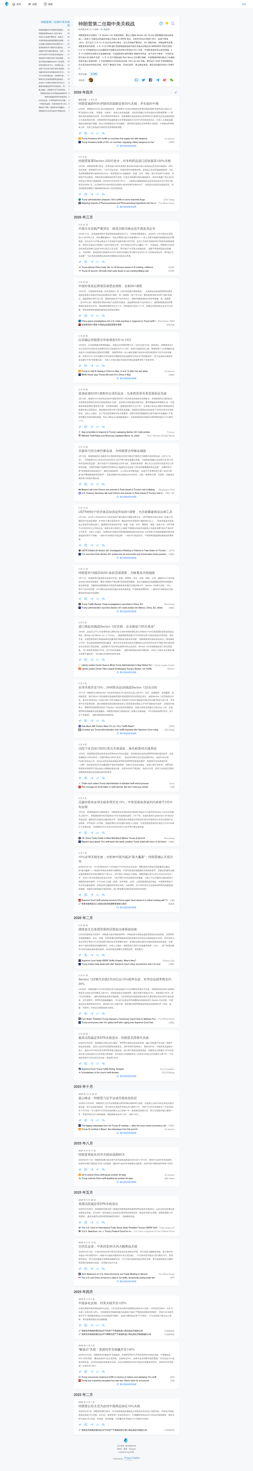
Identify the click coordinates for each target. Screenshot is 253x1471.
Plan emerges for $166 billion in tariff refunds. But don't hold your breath (115, 786)
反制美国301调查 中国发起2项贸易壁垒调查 (102, 324)
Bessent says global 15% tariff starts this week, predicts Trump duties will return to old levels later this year (131, 841)
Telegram (132, 1449)
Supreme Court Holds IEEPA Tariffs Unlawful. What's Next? (109, 960)
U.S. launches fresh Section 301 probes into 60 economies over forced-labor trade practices (124, 554)
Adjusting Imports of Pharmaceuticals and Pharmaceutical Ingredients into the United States (124, 203)
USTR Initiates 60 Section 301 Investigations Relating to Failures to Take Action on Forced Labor (126, 550)
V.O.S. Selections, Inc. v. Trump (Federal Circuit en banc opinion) (112, 1231)
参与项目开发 (130, 1445)
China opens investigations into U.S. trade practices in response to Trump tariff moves (121, 321)
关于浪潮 (120, 1445)
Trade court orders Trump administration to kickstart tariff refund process (115, 783)
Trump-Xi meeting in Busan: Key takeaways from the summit (109, 1129)
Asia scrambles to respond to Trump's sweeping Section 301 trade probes (116, 432)
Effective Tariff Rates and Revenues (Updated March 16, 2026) (111, 435)
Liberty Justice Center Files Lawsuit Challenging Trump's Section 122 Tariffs (117, 668)
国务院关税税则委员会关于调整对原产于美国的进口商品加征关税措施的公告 (116, 1334)
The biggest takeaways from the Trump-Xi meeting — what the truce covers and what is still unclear (128, 1125)
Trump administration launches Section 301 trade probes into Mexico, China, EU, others (122, 607)
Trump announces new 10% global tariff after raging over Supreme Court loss (117, 1022)
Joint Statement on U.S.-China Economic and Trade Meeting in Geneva (115, 1274)
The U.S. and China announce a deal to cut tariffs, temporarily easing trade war (118, 1277)
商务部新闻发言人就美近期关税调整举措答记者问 (104, 903)
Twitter (119, 1449)
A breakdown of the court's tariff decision (100, 1072)
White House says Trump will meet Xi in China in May (106, 374)
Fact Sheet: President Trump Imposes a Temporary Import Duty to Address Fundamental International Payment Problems (138, 1019)
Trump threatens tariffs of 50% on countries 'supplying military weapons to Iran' (118, 142)
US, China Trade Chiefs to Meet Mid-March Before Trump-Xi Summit (113, 838)
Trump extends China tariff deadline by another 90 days (107, 1178)
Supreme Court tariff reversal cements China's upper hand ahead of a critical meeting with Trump (126, 900)
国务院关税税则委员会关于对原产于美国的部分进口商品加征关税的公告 (114, 1430)
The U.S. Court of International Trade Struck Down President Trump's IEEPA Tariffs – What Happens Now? (131, 1227)
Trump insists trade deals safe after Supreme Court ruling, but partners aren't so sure (121, 964)
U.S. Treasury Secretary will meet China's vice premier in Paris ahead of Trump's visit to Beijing (125, 493)
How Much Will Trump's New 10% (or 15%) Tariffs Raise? (108, 726)
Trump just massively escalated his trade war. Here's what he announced (115, 1380)
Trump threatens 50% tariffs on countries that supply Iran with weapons (114, 138)
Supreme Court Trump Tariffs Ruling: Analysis (103, 1069)
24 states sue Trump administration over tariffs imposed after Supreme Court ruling (120, 729)
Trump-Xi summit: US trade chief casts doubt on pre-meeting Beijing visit (115, 270)
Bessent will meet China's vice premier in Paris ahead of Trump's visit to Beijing (118, 489)
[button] (90, 81)
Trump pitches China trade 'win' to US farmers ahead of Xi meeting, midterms (117, 267)
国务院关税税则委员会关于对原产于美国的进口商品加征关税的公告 (112, 1330)
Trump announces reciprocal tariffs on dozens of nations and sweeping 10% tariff (119, 1377)
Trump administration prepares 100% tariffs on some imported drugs (113, 199)
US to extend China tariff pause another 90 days (104, 1174)
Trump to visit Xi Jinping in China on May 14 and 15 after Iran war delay (115, 371)
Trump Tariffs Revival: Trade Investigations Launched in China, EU (112, 604)
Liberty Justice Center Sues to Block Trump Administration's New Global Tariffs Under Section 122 (127, 665)
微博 (125, 1449)
